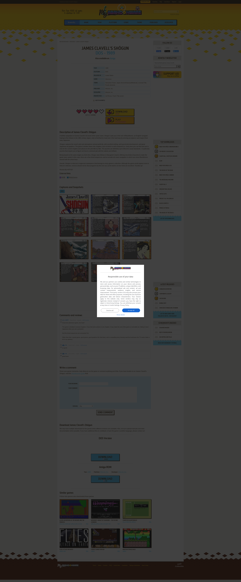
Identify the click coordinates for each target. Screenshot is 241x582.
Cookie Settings (114, 305)
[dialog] (120, 291)
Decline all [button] (109, 310)
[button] (120, 315)
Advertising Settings (112, 303)
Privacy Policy (124, 305)
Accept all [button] (131, 310)
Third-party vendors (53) (118, 292)
